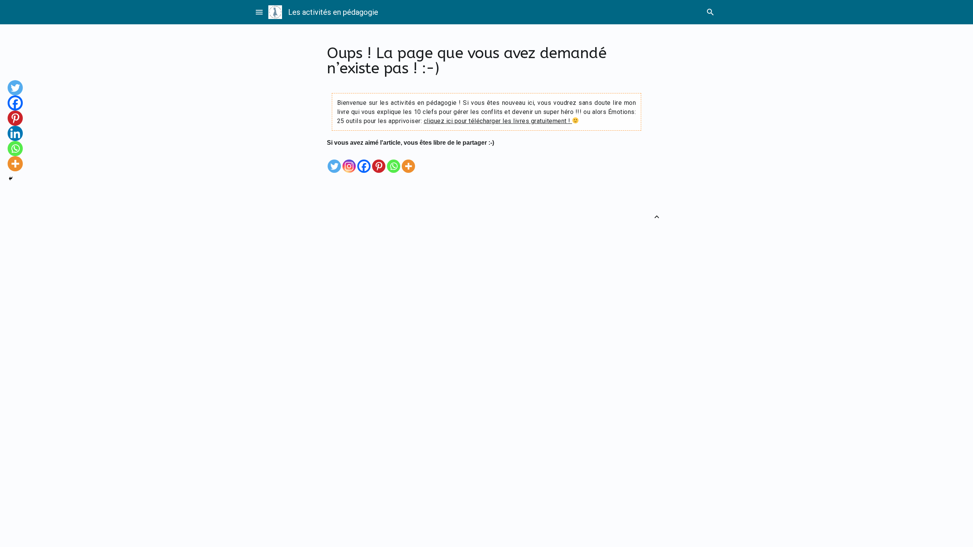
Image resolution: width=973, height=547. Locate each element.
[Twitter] (334, 161)
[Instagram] (349, 161)
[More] (408, 161)
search (710, 12)
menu (259, 12)
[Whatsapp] (393, 161)
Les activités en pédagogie (333, 12)
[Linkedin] (15, 133)
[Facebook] (364, 161)
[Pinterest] (378, 161)
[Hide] (11, 178)
